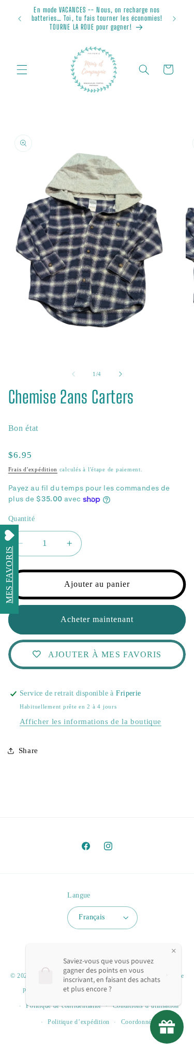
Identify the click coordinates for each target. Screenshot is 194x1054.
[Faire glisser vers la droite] (120, 374)
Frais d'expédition (32, 469)
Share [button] (28, 750)
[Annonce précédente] (19, 18)
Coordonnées (139, 1022)
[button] (22, 69)
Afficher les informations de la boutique (90, 721)
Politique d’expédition (79, 1022)
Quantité (21, 519)
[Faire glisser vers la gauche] (73, 374)
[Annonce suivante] (174, 18)
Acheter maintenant (97, 619)
